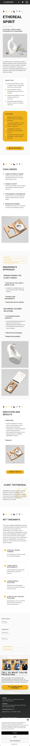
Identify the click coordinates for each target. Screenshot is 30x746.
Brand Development (13, 336)
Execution (9, 420)
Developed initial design (15, 302)
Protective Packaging (14, 333)
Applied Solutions (8, 646)
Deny (15, 737)
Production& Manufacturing (11, 262)
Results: (9, 440)
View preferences (15, 740)
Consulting (6, 257)
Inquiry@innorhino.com (8, 709)
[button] (28, 719)
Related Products (8, 649)
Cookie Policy (14, 744)
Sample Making (7, 259)
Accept (15, 733)
